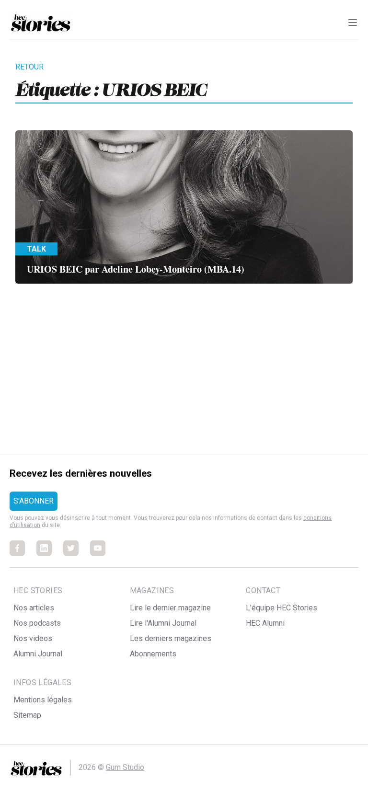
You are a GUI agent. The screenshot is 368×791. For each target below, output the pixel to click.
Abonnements (153, 653)
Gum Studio (125, 767)
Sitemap (27, 715)
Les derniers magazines (170, 638)
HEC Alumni (265, 623)
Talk (36, 248)
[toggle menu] (352, 22)
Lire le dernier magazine (170, 607)
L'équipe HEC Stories (281, 607)
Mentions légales (42, 699)
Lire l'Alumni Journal (163, 623)
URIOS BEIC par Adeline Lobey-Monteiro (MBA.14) (135, 269)
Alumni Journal (37, 653)
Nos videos (32, 638)
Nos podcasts (37, 623)
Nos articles (33, 607)
